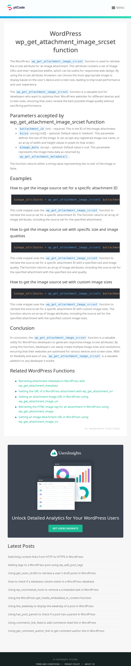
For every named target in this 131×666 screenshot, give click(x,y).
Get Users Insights (65, 528)
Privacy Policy (72, 664)
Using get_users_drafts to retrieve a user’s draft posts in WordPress (52, 573)
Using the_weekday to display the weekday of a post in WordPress (50, 606)
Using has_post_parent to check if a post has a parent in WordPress (51, 614)
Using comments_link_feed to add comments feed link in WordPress (52, 623)
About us (90, 664)
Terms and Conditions (48, 664)
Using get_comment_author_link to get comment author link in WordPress (56, 631)
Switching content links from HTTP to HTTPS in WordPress (45, 557)
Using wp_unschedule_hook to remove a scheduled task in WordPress (53, 590)
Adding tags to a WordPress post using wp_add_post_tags (45, 565)
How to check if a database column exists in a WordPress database (51, 581)
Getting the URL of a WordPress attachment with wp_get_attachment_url (66, 391)
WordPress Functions (104, 428)
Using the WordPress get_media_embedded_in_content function (49, 598)
